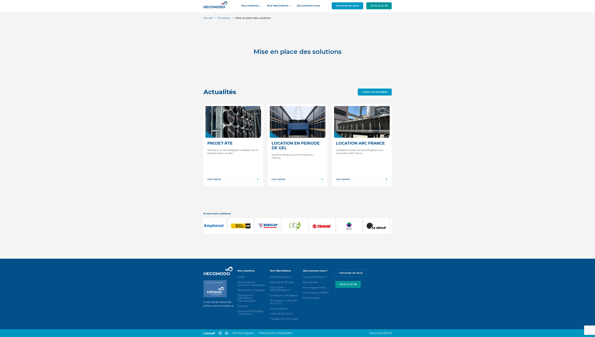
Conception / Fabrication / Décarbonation (247, 298)
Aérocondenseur (280, 277)
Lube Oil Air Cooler (281, 313)
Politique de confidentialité (275, 333)
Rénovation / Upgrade (251, 290)
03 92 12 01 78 (379, 5)
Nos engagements (314, 287)
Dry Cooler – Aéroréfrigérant (279, 289)
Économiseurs (279, 308)
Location (243, 306)
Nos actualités (311, 297)
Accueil (208, 18)
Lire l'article (214, 179)
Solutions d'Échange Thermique (250, 312)
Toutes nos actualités (375, 91)
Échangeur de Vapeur (284, 295)
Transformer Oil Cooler (284, 318)
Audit (241, 277)
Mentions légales (242, 333)
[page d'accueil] (216, 6)
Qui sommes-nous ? (315, 277)
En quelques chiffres (316, 292)
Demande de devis (347, 5)
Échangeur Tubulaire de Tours (283, 302)
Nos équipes (310, 282)
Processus (224, 18)
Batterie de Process (282, 282)
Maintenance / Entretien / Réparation (251, 284)
